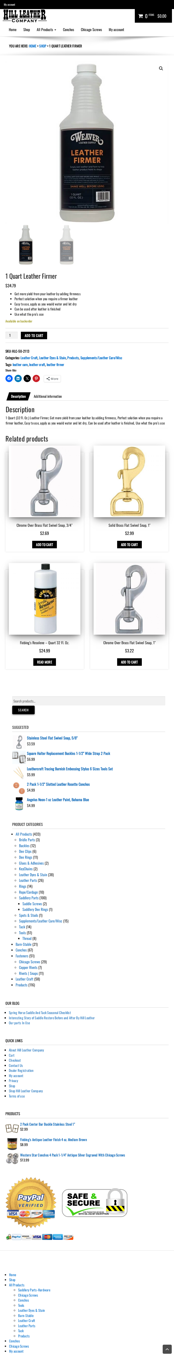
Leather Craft (29, 357)
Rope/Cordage (28, 892)
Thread (26, 938)
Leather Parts (28, 880)
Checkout (15, 1060)
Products (73, 357)
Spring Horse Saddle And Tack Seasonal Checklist (40, 1012)
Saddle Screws (32, 903)
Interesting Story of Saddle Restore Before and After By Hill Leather (52, 1017)
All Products (45, 29)
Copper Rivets (28, 967)
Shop (26, 29)
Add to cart (34, 335)
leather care (20, 364)
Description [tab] (18, 396)
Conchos (68, 29)
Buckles (24, 845)
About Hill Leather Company (26, 1049)
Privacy (13, 1080)
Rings (22, 886)
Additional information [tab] (48, 396)
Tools (22, 932)
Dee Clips (25, 851)
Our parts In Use (19, 1022)
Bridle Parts (27, 839)
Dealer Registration (21, 1070)
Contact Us (16, 1065)
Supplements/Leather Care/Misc (101, 357)
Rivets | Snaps (28, 973)
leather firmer (55, 364)
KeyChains (26, 868)
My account (9, 4)
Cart (11, 1055)
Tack (22, 926)
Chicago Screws (91, 29)
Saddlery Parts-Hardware (34, 1289)
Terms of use (17, 1095)
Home (13, 29)
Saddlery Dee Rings (35, 909)
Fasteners (22, 955)
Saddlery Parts (29, 897)
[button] (161, 68)
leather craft (37, 364)
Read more (44, 661)
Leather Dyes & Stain (52, 357)
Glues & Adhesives (31, 863)
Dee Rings (25, 857)
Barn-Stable (23, 944)
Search (23, 709)
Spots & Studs (28, 915)
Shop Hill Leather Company (26, 1090)
